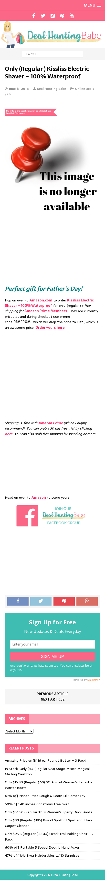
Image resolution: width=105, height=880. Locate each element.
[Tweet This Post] (41, 601)
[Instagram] (52, 16)
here (8, 434)
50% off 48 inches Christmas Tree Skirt (37, 804)
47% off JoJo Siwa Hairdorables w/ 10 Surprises (42, 855)
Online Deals (84, 88)
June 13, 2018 (19, 88)
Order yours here (50, 327)
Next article (52, 699)
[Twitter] (43, 16)
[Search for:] (52, 53)
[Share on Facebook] (18, 601)
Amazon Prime (50, 423)
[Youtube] (71, 16)
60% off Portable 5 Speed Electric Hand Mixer (42, 847)
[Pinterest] (62, 16)
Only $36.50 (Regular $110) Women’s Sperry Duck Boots (48, 812)
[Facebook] (33, 16)
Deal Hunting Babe (51, 88)
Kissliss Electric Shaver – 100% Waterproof (49, 303)
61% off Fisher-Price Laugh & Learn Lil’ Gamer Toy (45, 795)
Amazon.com (41, 300)
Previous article (52, 694)
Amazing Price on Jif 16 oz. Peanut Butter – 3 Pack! (45, 760)
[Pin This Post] (64, 601)
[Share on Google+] (87, 601)
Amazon (39, 497)
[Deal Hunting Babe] (52, 34)
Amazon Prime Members (45, 311)
